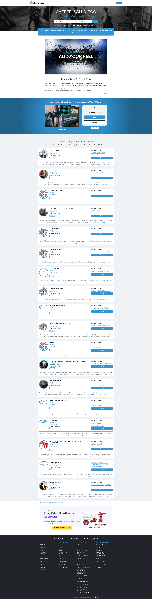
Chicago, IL (42, 546)
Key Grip (79, 590)
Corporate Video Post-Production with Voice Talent (76, 102)
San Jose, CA (43, 567)
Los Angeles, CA (43, 555)
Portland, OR (43, 561)
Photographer (80, 566)
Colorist (98, 549)
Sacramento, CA (44, 563)
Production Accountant (64, 563)
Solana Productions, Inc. (60, 323)
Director (79, 544)
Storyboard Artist (63, 552)
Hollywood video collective (61, 208)
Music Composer (99, 550)
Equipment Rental (63, 561)
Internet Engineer (81, 583)
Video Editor (99, 546)
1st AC (78, 561)
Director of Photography (83, 567)
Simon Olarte (55, 482)
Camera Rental (62, 560)
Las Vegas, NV (43, 553)
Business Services (63, 567)
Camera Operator (81, 546)
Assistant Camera (81, 560)
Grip (78, 549)
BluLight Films (55, 249)
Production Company (82, 576)
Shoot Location (62, 558)
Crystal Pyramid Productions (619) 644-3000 (67, 361)
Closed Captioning (100, 561)
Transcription (99, 558)
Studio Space (62, 544)
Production (49, 502)
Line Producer (80, 586)
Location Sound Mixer (82, 555)
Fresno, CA (42, 550)
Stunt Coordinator (81, 572)
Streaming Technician (82, 581)
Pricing (81, 3)
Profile (102, 158)
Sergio (52, 343)
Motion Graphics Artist (101, 544)
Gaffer (78, 547)
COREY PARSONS (55, 150)
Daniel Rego (54, 421)
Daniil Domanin (55, 462)
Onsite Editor (80, 552)
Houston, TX (43, 552)
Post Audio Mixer (100, 552)
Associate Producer (82, 587)
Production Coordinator (65, 566)
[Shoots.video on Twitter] (97, 597)
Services (60, 3)
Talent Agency (62, 564)
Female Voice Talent (100, 555)
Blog (87, 3)
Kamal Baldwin (55, 191)
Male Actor (61, 547)
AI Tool (97, 566)
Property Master (81, 570)
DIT (78, 553)
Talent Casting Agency (64, 546)
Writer (60, 550)
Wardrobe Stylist (81, 564)
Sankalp (52, 170)
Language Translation (101, 564)
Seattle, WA (43, 569)
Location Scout (62, 556)
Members (67, 3)
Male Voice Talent (100, 553)
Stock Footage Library (101, 563)
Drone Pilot (80, 573)
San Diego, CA (52, 152)
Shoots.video (42, 502)
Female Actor (62, 549)
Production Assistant (82, 550)
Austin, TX (42, 544)
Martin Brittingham (57, 306)
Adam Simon (54, 269)
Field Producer (80, 558)
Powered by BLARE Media (85, 597)
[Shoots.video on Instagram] (93, 597)
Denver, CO (42, 549)
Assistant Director (81, 563)
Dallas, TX (42, 547)
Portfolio (74, 3)
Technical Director (81, 578)
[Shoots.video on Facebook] (95, 597)
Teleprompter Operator (83, 592)
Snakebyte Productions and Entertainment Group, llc (68, 442)
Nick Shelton (54, 228)
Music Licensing (99, 560)
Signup (119, 3)
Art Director (80, 569)
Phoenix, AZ (43, 560)
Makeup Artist (80, 556)
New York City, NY (44, 558)
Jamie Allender (55, 380)
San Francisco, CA (44, 566)
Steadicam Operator (82, 575)
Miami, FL (42, 556)
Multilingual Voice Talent (102, 556)
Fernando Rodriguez (58, 401)
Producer (61, 553)
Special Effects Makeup (82, 584)
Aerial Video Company (82, 589)
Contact (94, 122)
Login (112, 3)
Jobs (92, 3)
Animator (98, 547)
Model (60, 555)
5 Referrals (58, 364)
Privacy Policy (75, 597)
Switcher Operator (81, 580)
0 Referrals (58, 153)
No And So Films (56, 288)
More (105, 93)
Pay (94, 117)
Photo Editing (99, 567)
